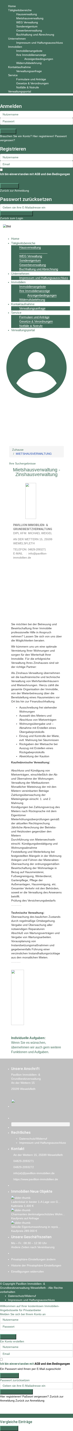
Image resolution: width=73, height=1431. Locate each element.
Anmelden (8, 131)
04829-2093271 (23, 1161)
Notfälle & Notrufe (27, 87)
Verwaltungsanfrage (29, 71)
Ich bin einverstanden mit (35, 174)
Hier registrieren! (10, 1396)
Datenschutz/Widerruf (33, 1138)
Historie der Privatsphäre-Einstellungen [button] (36, 1265)
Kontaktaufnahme (19, 67)
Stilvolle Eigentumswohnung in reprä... (35, 1226)
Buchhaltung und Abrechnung (35, 34)
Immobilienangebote (29, 50)
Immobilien (15, 46)
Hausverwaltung (26, 14)
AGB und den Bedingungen (52, 174)
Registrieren (9, 186)
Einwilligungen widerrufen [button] (27, 1271)
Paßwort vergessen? (35, 1396)
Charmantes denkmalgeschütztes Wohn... (38, 1214)
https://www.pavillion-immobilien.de (35, 1179)
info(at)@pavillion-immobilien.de (34, 1173)
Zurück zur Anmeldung (14, 190)
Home (12, 6)
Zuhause (18, 449)
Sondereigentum (27, 26)
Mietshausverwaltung (29, 18)
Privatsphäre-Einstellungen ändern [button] (33, 1259)
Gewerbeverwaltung (29, 30)
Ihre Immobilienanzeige (31, 54)
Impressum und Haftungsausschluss (39, 42)
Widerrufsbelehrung (29, 63)
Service (13, 75)
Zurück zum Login (11, 218)
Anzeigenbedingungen (38, 59)
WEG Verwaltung (27, 22)
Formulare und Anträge (31, 79)
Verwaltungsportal (19, 91)
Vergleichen (9, 1428)
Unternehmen (17, 38)
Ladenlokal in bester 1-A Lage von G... (35, 1201)
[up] (1, 1411)
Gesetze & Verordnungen (32, 83)
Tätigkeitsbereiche (20, 10)
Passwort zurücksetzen (16, 213)
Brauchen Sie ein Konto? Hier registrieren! (27, 136)
